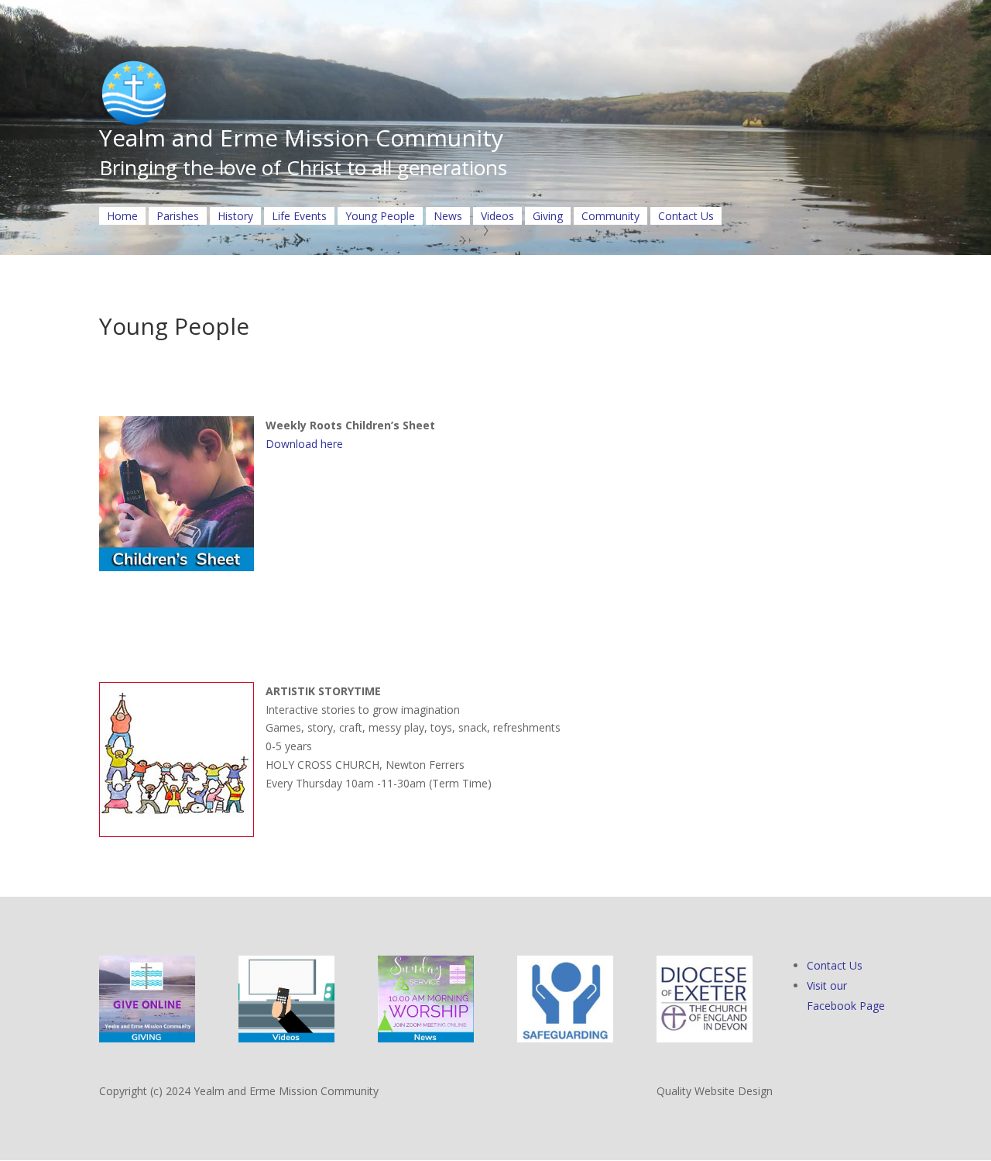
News (448, 215)
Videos (497, 215)
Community (610, 215)
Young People (380, 215)
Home (122, 215)
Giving (548, 215)
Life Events (299, 215)
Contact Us (686, 215)
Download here (304, 443)
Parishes (177, 215)
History (235, 215)
